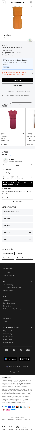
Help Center (7, 318)
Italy (17, 421)
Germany (25, 419)
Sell (4, 297)
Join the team (7, 340)
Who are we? (7, 331)
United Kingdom (10, 419)
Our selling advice (9, 303)
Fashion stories (8, 342)
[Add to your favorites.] (23, 134)
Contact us (6, 321)
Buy (4, 281)
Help (5, 239)
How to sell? (7, 300)
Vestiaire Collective (11, 327)
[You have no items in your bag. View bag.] (31, 2)
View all (21, 105)
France (4, 419)
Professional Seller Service (12, 309)
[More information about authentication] (31, 60)
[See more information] (32, 73)
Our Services (8, 269)
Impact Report (7, 337)
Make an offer (17, 85)
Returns (7, 232)
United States (19, 419)
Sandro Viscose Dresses (24, 258)
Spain (30, 419)
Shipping (7, 225)
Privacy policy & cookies (16, 372)
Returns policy (8, 290)
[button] (31, 2)
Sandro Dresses (8, 258)
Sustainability (7, 334)
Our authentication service (12, 288)
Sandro (6, 35)
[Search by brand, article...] (4, 2)
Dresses (20, 253)
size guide (9, 50)
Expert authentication (11, 212)
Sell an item (7, 306)
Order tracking (8, 285)
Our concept (7, 272)
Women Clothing (8, 253)
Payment (7, 219)
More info (19, 53)
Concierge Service (9, 275)
